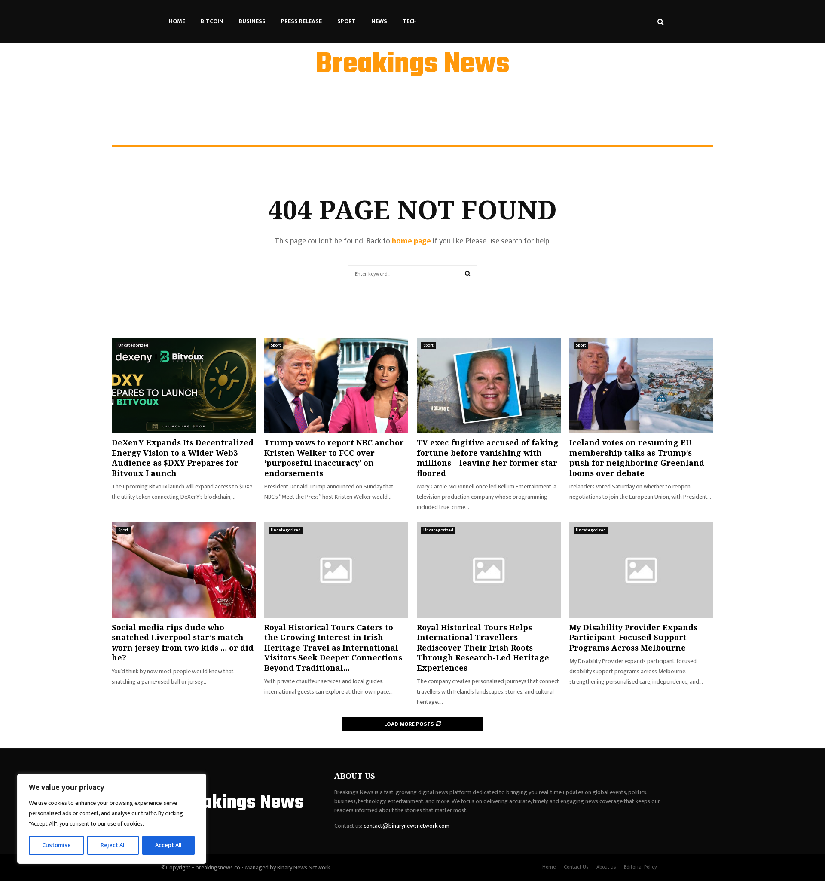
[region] (111, 819)
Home (177, 21)
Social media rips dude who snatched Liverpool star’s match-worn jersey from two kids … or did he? (183, 642)
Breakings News (413, 64)
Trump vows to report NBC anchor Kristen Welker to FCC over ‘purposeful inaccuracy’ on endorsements (334, 457)
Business (252, 21)
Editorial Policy (640, 867)
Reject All (113, 845)
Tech (410, 21)
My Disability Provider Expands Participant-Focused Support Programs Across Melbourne (633, 637)
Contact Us (576, 867)
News (379, 21)
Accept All (168, 845)
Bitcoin (212, 21)
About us (606, 867)
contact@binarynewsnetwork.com (406, 826)
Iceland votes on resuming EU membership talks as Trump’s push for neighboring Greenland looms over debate (636, 457)
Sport (346, 21)
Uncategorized (133, 345)
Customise (56, 845)
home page (411, 241)
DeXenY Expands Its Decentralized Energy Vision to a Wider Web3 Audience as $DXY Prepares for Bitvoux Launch (183, 457)
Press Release (301, 21)
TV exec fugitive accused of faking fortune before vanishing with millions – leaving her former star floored (488, 457)
